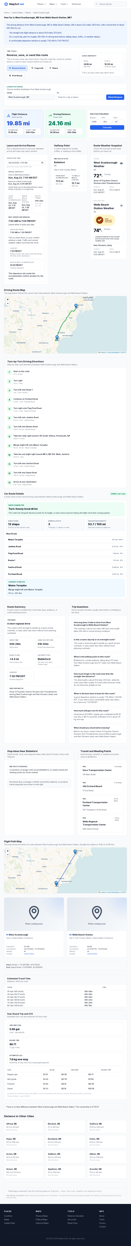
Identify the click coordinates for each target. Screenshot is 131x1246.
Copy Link (39, 68)
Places (40, 4)
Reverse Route (19, 68)
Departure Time (13, 158)
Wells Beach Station (82, 934)
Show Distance (115, 97)
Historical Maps (42, 1223)
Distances (76, 4)
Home (6, 13)
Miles (115, 118)
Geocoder (72, 1219)
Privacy (102, 1223)
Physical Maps (42, 1216)
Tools (63, 4)
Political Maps (41, 1219)
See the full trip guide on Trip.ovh (43, 1191)
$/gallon (93, 118)
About (101, 1216)
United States (17, 13)
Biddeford (59, 162)
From (9, 93)
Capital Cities (9, 1223)
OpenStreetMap (113, 352)
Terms (102, 1219)
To (58, 93)
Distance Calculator (76, 1216)
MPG (103, 118)
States (6, 1219)
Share (55, 68)
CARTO (123, 352)
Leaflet (102, 352)
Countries (8, 1216)
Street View (72, 1223)
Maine (28, 13)
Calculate (107, 127)
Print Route (17, 76)
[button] (76, 306)
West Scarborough (41, 13)
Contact (102, 1227)
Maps (52, 4)
